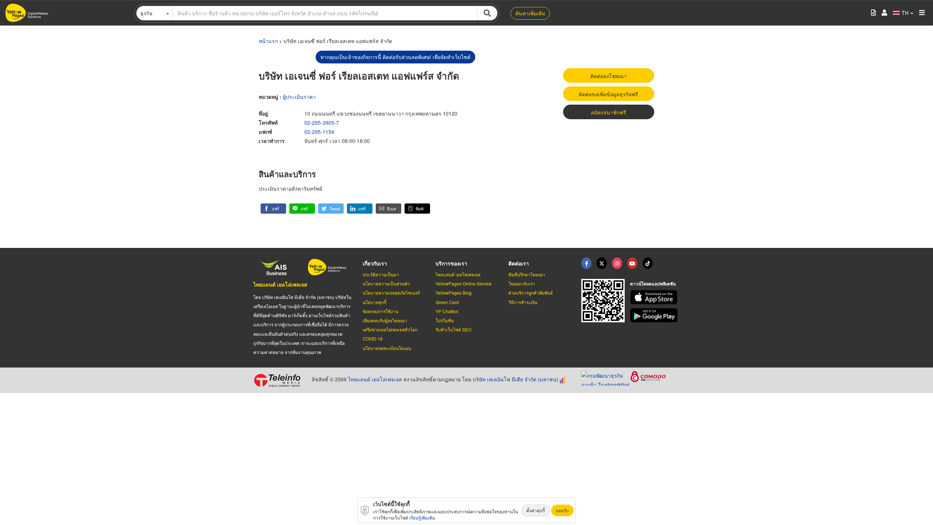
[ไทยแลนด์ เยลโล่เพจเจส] (602, 263)
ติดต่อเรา (518, 263)
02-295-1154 (319, 131)
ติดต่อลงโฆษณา (608, 75)
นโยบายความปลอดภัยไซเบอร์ (391, 292)
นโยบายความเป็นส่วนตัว (386, 283)
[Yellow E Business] (586, 263)
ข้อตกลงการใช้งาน (380, 311)
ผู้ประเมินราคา (299, 96)
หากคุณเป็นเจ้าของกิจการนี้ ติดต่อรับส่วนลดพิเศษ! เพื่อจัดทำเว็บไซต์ (395, 57)
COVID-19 (373, 338)
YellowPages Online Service (464, 283)
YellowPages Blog (454, 292)
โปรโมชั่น (445, 320)
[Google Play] (655, 315)
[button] (273, 208)
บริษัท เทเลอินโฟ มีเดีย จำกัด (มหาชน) (515, 379)
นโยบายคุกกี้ (374, 302)
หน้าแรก (268, 40)
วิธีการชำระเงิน (522, 302)
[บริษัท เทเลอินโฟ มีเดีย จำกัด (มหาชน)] (279, 380)
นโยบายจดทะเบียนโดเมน (387, 348)
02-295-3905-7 (321, 122)
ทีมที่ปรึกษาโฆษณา (526, 274)
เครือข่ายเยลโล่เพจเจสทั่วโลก (390, 329)
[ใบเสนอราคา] (873, 13)
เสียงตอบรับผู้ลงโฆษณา (385, 320)
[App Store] (655, 297)
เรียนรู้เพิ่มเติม (422, 517)
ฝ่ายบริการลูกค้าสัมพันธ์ (530, 292)
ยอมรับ (562, 510)
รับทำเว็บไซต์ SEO (453, 329)
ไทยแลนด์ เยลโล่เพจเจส (280, 284)
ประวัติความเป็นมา (381, 274)
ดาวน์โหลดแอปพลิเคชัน (653, 283)
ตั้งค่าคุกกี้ (535, 510)
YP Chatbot (447, 311)
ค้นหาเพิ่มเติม (530, 13)
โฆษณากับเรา (521, 283)
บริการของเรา (451, 263)
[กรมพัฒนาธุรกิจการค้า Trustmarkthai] (606, 377)
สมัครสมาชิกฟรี (608, 112)
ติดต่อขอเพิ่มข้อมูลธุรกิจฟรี (608, 94)
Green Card (447, 302)
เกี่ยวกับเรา (375, 263)
